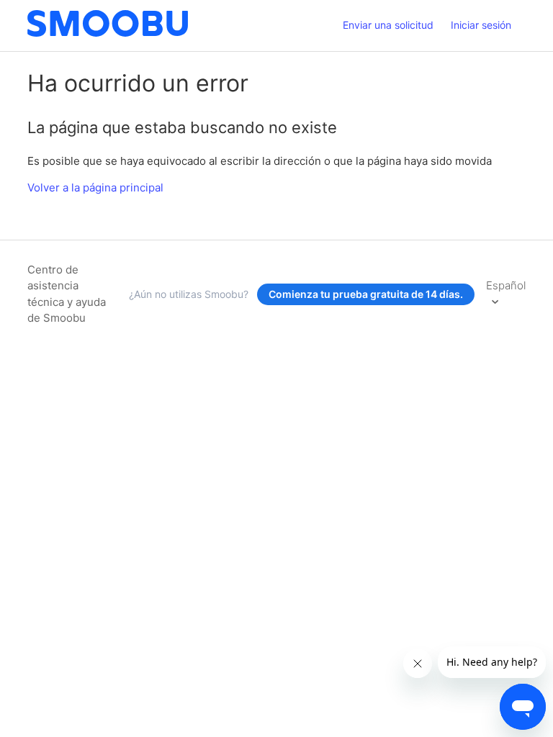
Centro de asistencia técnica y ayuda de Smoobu (66, 294)
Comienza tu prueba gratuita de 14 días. (366, 294)
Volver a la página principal (95, 187)
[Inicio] (107, 33)
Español (506, 285)
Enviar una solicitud (388, 25)
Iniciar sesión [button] (481, 25)
